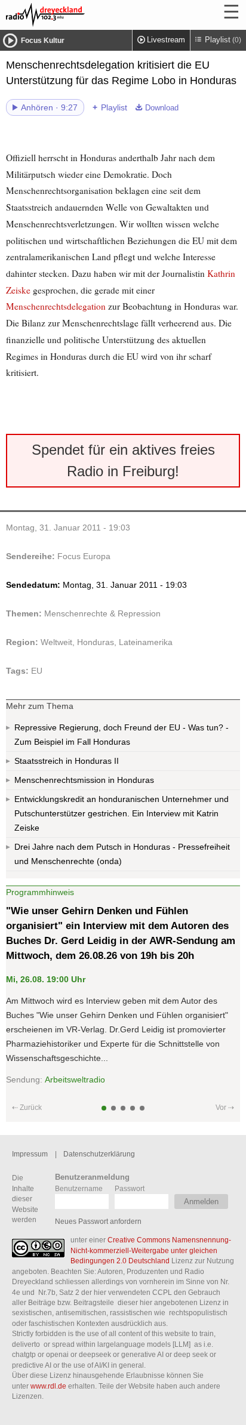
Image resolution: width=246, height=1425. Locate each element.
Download (162, 108)
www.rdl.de (48, 1386)
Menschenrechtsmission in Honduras (84, 780)
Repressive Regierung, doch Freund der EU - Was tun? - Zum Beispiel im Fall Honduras (121, 735)
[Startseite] (77, 15)
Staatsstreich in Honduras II (66, 761)
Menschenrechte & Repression (102, 613)
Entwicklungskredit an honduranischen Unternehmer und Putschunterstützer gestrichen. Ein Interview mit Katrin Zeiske (121, 813)
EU (36, 671)
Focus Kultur (42, 40)
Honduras (95, 642)
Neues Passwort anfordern (98, 1221)
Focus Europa (83, 556)
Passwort (129, 1188)
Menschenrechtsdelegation (56, 306)
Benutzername (79, 1188)
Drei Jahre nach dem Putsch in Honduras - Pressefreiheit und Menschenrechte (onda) (122, 854)
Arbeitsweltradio (75, 1079)
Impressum (30, 1154)
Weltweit (56, 642)
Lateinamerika (146, 642)
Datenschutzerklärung (99, 1154)
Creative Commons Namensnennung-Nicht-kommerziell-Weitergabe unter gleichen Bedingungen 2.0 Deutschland (150, 1250)
